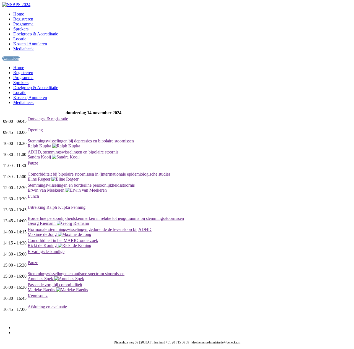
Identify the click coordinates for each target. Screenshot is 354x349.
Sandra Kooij (40, 157)
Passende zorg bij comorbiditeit (55, 284)
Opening (35, 129)
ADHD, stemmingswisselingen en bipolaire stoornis (73, 152)
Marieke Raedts (42, 289)
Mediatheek (23, 48)
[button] (11, 58)
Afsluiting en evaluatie (47, 306)
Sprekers (20, 29)
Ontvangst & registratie (48, 118)
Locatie (19, 39)
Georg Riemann (42, 223)
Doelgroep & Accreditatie (35, 34)
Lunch (33, 196)
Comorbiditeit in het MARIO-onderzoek (63, 240)
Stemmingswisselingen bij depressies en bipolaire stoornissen (81, 141)
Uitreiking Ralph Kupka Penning (56, 207)
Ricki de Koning (43, 245)
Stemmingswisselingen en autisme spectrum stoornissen (76, 273)
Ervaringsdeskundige (46, 251)
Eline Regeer (39, 179)
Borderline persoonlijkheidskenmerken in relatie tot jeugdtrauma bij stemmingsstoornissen (106, 218)
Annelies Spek (41, 278)
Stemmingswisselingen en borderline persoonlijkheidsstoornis (81, 185)
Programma (23, 24)
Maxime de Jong (43, 234)
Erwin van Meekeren (47, 190)
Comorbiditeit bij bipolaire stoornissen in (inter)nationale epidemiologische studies (99, 174)
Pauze (33, 163)
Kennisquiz (38, 295)
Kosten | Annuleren (30, 43)
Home (18, 14)
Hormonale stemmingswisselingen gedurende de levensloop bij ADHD (90, 229)
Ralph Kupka (40, 146)
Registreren (23, 19)
